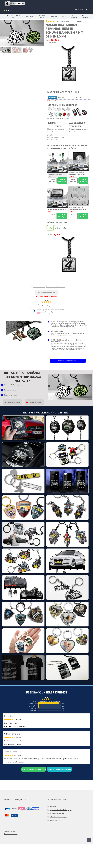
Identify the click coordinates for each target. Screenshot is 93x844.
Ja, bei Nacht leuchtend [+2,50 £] (55, 130)
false (49, 386)
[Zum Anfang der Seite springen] (89, 840)
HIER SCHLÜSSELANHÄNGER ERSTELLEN (67, 360)
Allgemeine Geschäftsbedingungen (60, 810)
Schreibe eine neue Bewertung (59, 769)
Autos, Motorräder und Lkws (14, 16)
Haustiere (54, 16)
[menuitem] (8, 10)
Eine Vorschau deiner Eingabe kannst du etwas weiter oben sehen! (49, 287)
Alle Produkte (85, 16)
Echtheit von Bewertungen (58, 817)
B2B (63, 16)
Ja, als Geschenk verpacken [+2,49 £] (78, 130)
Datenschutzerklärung (57, 813)
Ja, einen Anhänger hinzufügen (59, 118)
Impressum (53, 806)
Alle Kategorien (73, 16)
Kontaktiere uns (55, 820)
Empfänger (29, 16)
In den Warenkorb (46, 292)
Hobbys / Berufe (42, 16)
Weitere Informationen (20, 726)
